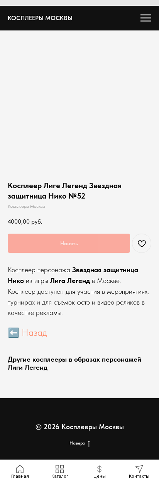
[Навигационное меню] (145, 18)
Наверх (77, 443)
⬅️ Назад (27, 332)
